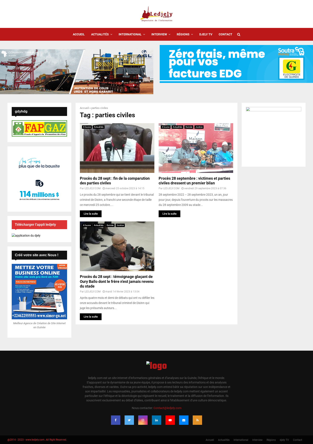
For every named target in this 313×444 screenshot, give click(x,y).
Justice (198, 127)
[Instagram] (143, 420)
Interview (159, 34)
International (130, 34)
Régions (183, 34)
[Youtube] (170, 420)
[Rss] (197, 420)
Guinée (188, 127)
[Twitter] (129, 420)
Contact (225, 34)
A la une (87, 127)
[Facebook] (115, 420)
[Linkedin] (156, 420)
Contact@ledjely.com (167, 408)
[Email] (183, 420)
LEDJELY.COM (93, 188)
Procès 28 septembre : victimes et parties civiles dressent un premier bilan (194, 180)
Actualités (100, 34)
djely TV (205, 34)
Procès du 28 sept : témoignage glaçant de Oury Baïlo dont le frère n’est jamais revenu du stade (117, 281)
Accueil (79, 34)
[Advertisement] (196, 251)
